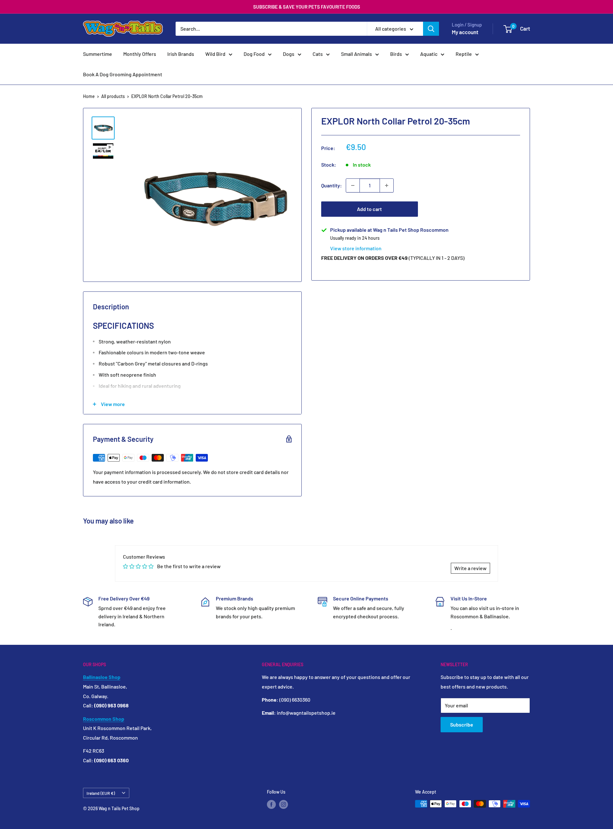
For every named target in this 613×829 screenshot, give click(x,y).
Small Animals (356, 54)
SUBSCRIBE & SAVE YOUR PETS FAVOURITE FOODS (306, 7)
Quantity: (331, 185)
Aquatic (428, 54)
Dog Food (254, 54)
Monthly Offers (139, 54)
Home (89, 96)
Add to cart (369, 209)
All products (113, 96)
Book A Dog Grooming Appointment (122, 74)
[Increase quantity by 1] (386, 185)
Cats (318, 54)
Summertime (97, 54)
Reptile (464, 54)
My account (465, 32)
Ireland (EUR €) (101, 793)
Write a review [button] (470, 568)
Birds (396, 54)
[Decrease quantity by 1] (352, 185)
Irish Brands (180, 54)
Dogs (288, 54)
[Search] (431, 29)
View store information (356, 248)
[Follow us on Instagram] (283, 804)
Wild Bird (215, 54)
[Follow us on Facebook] (271, 804)
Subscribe (461, 724)
